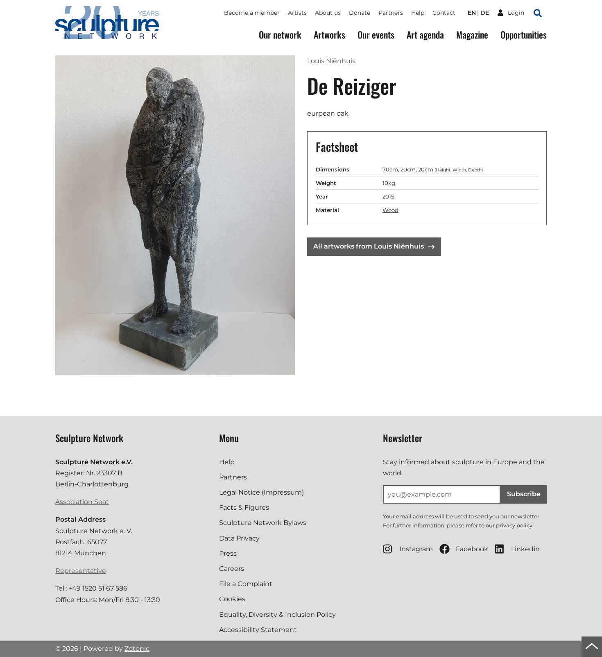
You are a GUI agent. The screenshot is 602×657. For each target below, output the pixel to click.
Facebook (472, 549)
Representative (80, 571)
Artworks (329, 34)
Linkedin (525, 549)
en (472, 12)
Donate (359, 12)
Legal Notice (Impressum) (261, 492)
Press (228, 553)
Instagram (416, 549)
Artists (297, 12)
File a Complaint (245, 584)
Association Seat (82, 502)
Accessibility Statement (258, 630)
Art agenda (425, 34)
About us (328, 12)
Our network (280, 34)
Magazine (472, 34)
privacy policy (514, 525)
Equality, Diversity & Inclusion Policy (277, 614)
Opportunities (523, 34)
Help (417, 12)
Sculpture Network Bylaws (262, 523)
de (484, 12)
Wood (390, 210)
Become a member (252, 12)
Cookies (232, 599)
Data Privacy (239, 538)
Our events (376, 34)
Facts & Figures (244, 507)
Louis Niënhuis (331, 61)
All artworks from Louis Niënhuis (368, 246)
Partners (390, 12)
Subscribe (524, 494)
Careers (231, 569)
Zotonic (136, 648)
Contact (443, 12)
